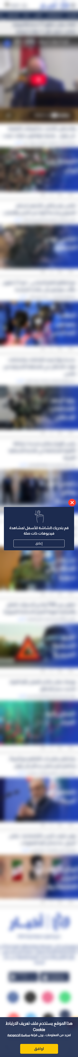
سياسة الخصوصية (18, 1035)
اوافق (39, 1049)
